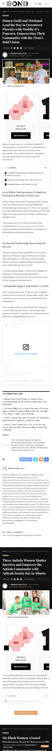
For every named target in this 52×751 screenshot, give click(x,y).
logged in (19, 535)
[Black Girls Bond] (17, 3)
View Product (21, 135)
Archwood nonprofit (19, 442)
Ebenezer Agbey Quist (19, 53)
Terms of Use (8, 747)
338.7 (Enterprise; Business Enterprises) (26, 440)
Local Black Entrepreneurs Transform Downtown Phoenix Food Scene (24, 174)
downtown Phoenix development (31, 445)
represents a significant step (19, 298)
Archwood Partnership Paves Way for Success (24, 180)
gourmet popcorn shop (20, 448)
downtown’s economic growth (27, 226)
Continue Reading (26, 713)
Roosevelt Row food (26, 450)
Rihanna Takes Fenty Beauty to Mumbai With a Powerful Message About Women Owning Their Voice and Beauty (24, 402)
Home (4, 11)
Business (5, 15)
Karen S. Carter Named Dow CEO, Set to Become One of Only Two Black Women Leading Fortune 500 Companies (24, 427)
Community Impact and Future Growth (22, 184)
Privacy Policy (30, 745)
